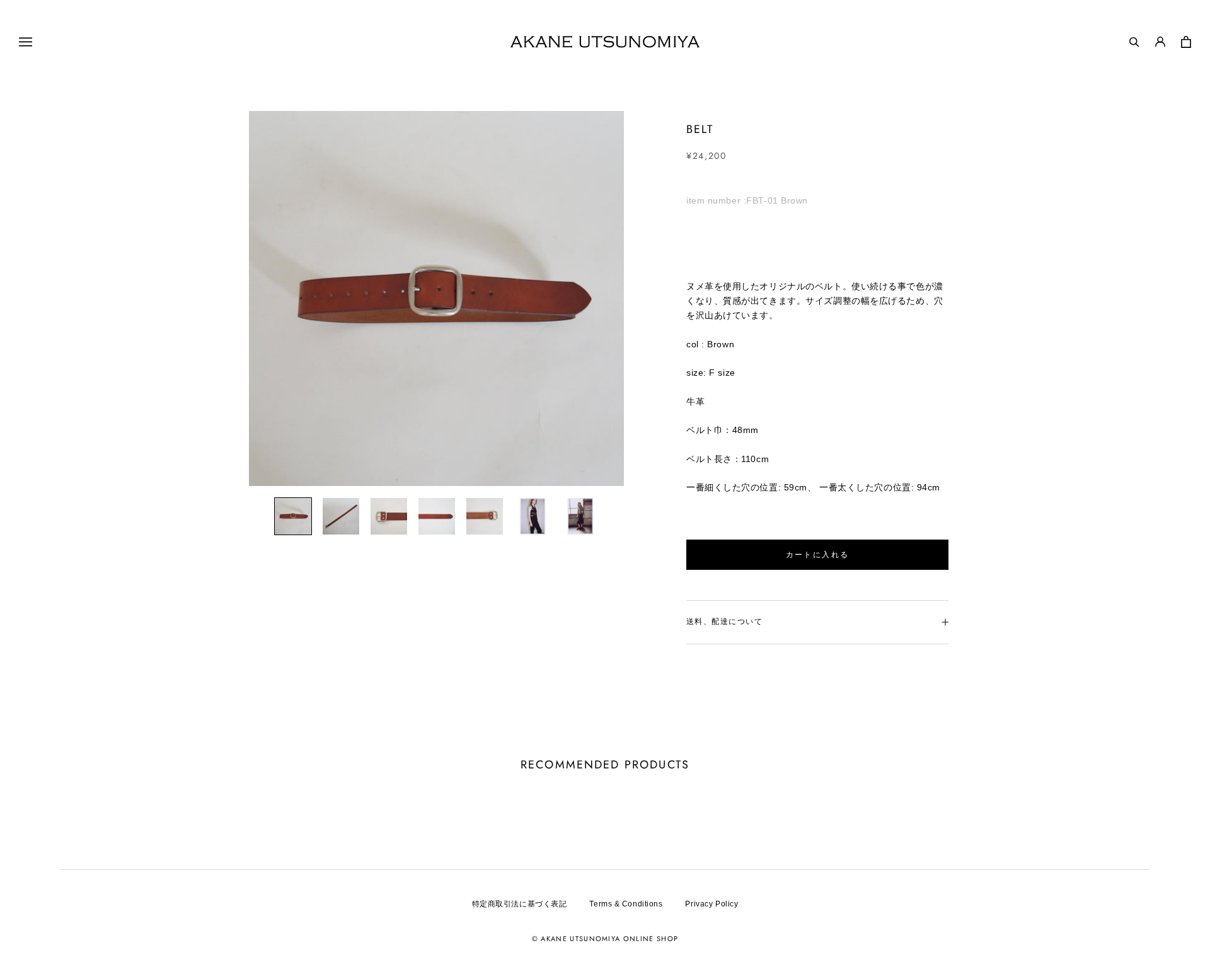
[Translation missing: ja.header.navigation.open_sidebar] (25, 42)
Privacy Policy (711, 904)
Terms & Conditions (625, 904)
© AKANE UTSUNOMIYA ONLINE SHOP (605, 939)
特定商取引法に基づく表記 (519, 904)
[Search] (1134, 42)
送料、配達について (724, 621)
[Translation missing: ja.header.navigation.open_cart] (1186, 42)
